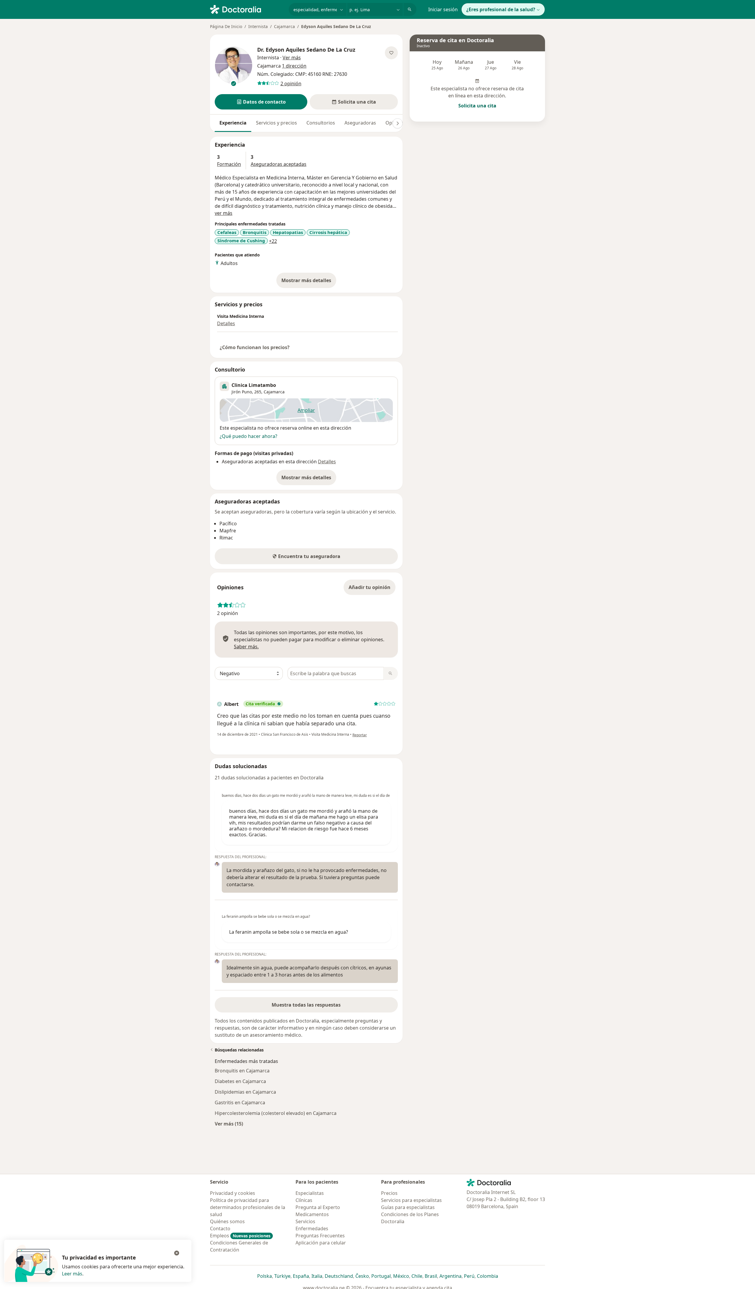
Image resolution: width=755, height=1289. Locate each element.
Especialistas (310, 1193)
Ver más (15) (229, 1123)
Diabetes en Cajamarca (240, 1081)
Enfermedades (312, 1228)
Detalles (226, 323)
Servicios (305, 1221)
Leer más (72, 1273)
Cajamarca (284, 26)
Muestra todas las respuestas (306, 1005)
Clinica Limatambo (254, 385)
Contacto (220, 1228)
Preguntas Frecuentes (320, 1235)
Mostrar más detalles (308, 282)
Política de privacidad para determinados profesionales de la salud (247, 1207)
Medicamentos (312, 1214)
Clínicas (304, 1200)
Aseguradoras (360, 123)
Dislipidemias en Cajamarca (245, 1092)
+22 (273, 241)
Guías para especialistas (408, 1207)
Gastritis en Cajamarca (240, 1102)
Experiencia (233, 123)
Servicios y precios (276, 123)
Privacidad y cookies (232, 1193)
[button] (261, 101)
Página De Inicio (226, 26)
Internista (258, 26)
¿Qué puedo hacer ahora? (248, 436)
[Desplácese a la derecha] (398, 123)
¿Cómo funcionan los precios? (255, 347)
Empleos (240, 1235)
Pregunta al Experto (318, 1207)
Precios (389, 1193)
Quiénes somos (227, 1221)
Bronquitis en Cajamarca (242, 1070)
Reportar (359, 734)
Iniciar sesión (443, 9)
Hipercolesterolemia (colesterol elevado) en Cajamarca (276, 1113)
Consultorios (320, 123)
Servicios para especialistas (411, 1200)
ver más (223, 213)
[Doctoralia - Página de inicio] (247, 9)
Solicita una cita (477, 105)
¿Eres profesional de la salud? (500, 9)
